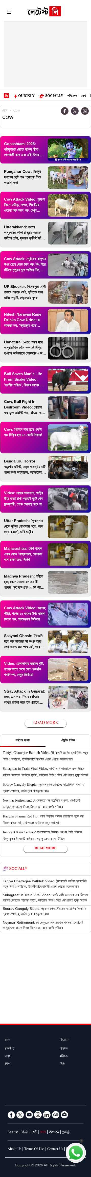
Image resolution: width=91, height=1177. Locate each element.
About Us (14, 1149)
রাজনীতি (9, 1049)
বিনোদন (64, 1040)
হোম (4, 111)
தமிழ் (66, 1132)
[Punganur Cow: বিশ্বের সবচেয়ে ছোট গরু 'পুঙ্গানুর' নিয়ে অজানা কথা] (68, 177)
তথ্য (7, 1056)
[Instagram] (38, 1114)
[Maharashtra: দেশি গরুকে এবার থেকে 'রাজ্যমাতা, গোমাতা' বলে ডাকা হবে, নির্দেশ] (68, 554)
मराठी (34, 1132)
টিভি (62, 1064)
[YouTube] (29, 1114)
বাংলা (43, 1132)
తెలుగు (54, 1132)
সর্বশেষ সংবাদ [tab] (23, 740)
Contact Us (55, 1149)
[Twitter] (75, 111)
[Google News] (55, 1114)
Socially (54, 96)
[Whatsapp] (85, 111)
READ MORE (45, 849)
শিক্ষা (8, 1064)
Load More (45, 723)
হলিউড (64, 1056)
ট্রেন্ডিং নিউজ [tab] (68, 740)
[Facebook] (11, 1114)
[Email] (64, 1114)
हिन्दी (24, 1132)
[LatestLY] (44, 12)
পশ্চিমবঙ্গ (72, 96)
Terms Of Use (34, 1149)
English (13, 1132)
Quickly (26, 96)
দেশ (83, 96)
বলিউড (64, 1049)
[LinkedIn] (47, 1114)
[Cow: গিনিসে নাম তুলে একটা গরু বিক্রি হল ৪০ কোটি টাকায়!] (68, 437)
